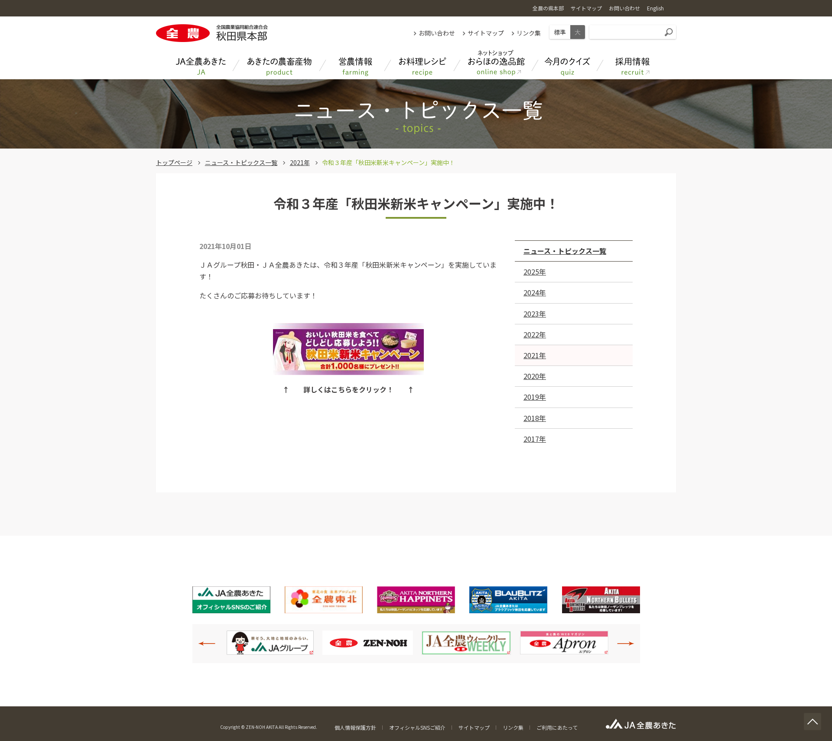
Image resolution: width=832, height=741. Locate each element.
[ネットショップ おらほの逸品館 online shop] (496, 63)
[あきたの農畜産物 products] (279, 63)
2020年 (534, 376)
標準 (560, 32)
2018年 (534, 418)
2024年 (534, 292)
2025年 (534, 271)
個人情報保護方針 (355, 727)
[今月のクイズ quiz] (567, 63)
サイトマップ (486, 33)
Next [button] (621, 644)
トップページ (174, 162)
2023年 (534, 313)
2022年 (534, 334)
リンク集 (529, 33)
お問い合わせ (437, 33)
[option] (270, 643)
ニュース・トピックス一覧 (241, 162)
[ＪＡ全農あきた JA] (201, 63)
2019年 (534, 397)
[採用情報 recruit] (632, 63)
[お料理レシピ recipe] (422, 63)
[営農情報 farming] (355, 63)
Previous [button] (211, 644)
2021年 (300, 162)
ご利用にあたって (557, 727)
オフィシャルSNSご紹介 (417, 727)
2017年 (534, 439)
